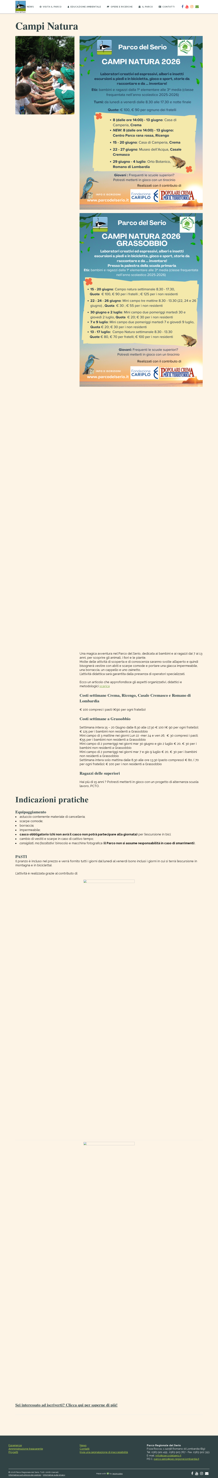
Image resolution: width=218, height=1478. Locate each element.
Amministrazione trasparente (26, 1448)
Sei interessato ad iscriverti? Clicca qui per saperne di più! (66, 1405)
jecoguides (117, 1473)
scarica (104, 686)
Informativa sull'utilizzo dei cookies (25, 1475)
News (83, 1445)
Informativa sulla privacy (54, 1475)
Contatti (84, 1448)
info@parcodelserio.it (168, 1455)
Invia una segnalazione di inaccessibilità (104, 1452)
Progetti (13, 1452)
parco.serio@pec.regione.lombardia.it (176, 1459)
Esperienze (15, 1445)
